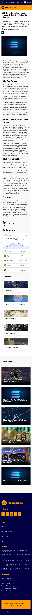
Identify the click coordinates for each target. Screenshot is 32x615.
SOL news (6, 224)
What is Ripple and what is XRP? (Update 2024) (14, 304)
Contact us (4, 526)
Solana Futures (13, 224)
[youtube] (19, 514)
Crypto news (4, 536)
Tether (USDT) (12, 2)
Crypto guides (5, 539)
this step (8, 84)
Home (3, 529)
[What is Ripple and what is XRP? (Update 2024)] (16, 298)
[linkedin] (15, 514)
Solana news (22, 224)
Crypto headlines (6, 534)
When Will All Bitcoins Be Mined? (11, 347)
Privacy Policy (5, 612)
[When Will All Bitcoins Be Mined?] (16, 341)
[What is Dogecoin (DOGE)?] (16, 313)
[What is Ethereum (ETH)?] (16, 284)
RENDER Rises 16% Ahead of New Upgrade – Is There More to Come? (15, 550)
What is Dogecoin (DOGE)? (10, 318)
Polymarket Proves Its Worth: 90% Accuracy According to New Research (15, 561)
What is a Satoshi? (5, 590)
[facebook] (3, 514)
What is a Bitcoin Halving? (10, 333)
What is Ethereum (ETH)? (9, 290)
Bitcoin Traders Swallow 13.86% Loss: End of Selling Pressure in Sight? (14, 565)
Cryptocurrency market (7, 531)
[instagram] (11, 514)
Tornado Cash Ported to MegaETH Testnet (12, 558)
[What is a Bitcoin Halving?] (16, 327)
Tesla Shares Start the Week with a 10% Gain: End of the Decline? (15, 554)
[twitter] (7, 514)
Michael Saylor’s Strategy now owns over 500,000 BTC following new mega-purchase (15, 568)
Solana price (6, 226)
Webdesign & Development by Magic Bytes (15, 605)
